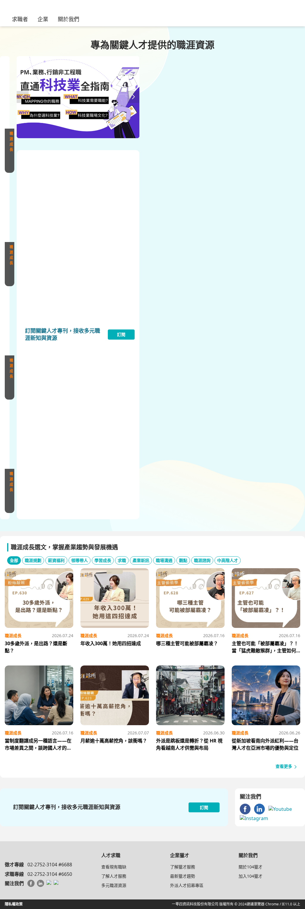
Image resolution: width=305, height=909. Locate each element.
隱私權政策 (14, 904)
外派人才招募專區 (186, 885)
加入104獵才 (250, 876)
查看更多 (284, 766)
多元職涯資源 (113, 885)
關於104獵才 (250, 867)
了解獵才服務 (182, 867)
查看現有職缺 (113, 867)
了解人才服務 (113, 876)
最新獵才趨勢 (182, 876)
